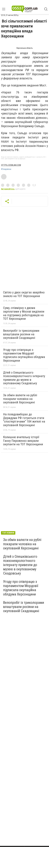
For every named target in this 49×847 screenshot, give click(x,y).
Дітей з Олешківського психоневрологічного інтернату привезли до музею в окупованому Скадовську (24, 378)
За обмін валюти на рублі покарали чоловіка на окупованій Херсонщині (20, 398)
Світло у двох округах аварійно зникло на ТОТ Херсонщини (24, 294)
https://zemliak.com (11, 165)
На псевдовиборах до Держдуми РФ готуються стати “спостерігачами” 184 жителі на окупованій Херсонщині (24, 420)
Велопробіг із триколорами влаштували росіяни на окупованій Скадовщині (21, 334)
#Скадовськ (6, 169)
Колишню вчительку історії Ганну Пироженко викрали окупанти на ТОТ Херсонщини (23, 440)
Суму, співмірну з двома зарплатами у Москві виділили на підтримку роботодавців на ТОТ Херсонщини (23, 313)
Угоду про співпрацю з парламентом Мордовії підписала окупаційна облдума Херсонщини (24, 355)
